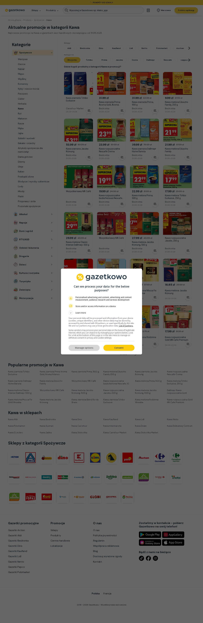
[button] (101, 313)
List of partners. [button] (126, 325)
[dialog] (101, 311)
